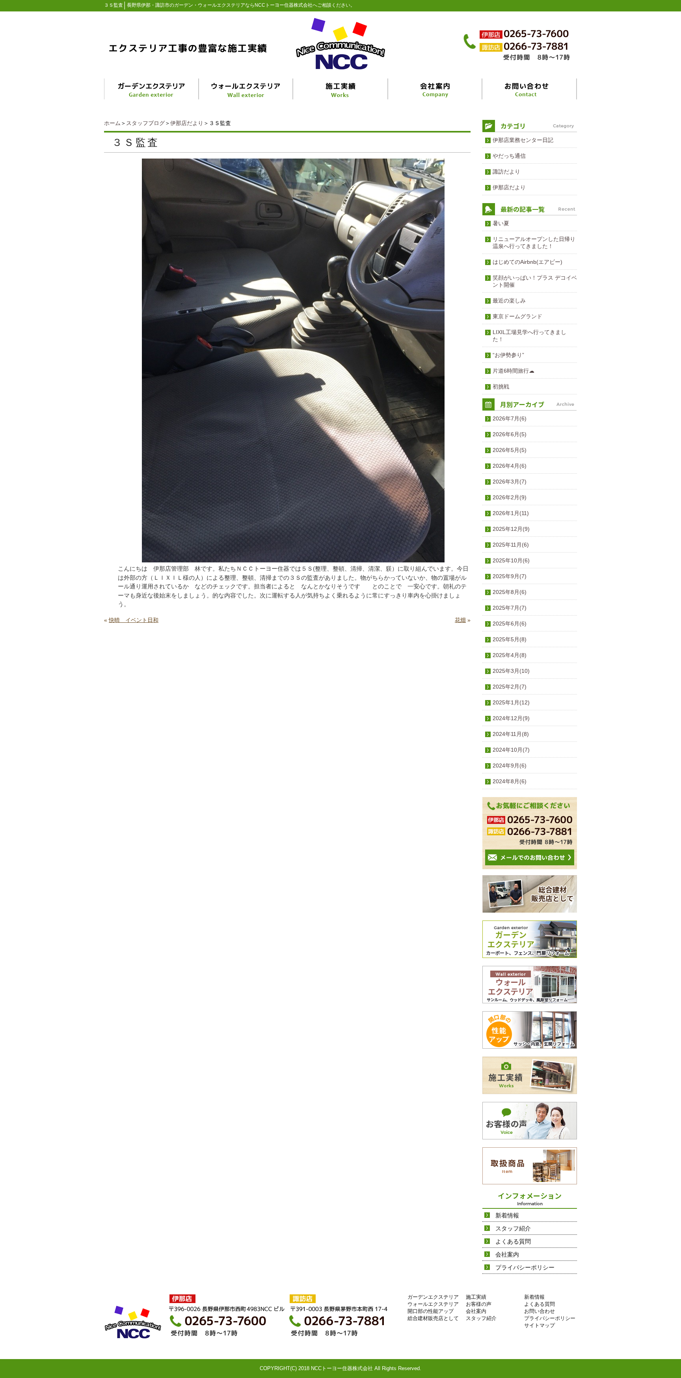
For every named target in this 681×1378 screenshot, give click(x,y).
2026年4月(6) (510, 466)
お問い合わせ (539, 1311)
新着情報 (507, 1215)
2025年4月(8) (510, 655)
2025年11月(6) (511, 544)
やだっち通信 (509, 156)
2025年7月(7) (510, 608)
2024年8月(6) (510, 781)
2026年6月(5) (510, 434)
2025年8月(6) (510, 592)
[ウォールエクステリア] (246, 88)
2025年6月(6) (510, 623)
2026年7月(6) (510, 418)
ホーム (112, 123)
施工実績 (476, 1297)
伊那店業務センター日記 (523, 140)
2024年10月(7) (511, 750)
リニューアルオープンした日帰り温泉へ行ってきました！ (534, 242)
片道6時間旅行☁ (513, 371)
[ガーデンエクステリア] (151, 88)
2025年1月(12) (511, 702)
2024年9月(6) (510, 765)
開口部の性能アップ (430, 1311)
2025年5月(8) (510, 639)
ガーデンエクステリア (433, 1297)
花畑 (460, 620)
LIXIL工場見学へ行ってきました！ (529, 335)
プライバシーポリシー (524, 1267)
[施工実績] (341, 88)
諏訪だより (506, 171)
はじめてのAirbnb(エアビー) (527, 262)
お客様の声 (478, 1304)
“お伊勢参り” (508, 355)
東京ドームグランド (517, 316)
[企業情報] (435, 88)
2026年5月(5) (510, 450)
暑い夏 (501, 223)
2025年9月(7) (510, 576)
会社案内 (507, 1254)
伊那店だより (186, 123)
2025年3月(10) (511, 671)
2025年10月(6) (511, 560)
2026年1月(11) (511, 513)
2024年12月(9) (511, 718)
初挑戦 (501, 386)
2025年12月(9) (511, 529)
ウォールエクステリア (433, 1304)
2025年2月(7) (510, 686)
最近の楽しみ (509, 300)
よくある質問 (513, 1241)
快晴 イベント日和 (133, 620)
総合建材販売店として (433, 1318)
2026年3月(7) (510, 481)
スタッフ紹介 (513, 1228)
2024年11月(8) (511, 734)
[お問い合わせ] (529, 88)
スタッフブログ (145, 123)
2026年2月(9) (510, 497)
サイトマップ (539, 1325)
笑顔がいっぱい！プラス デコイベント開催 (535, 281)
